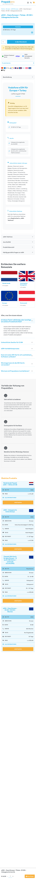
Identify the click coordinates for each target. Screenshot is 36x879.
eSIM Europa (14, 9)
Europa (8, 9)
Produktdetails (6, 63)
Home (3, 9)
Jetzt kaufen (18, 502)
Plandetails (18, 26)
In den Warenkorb (21, 42)
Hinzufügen (30, 876)
